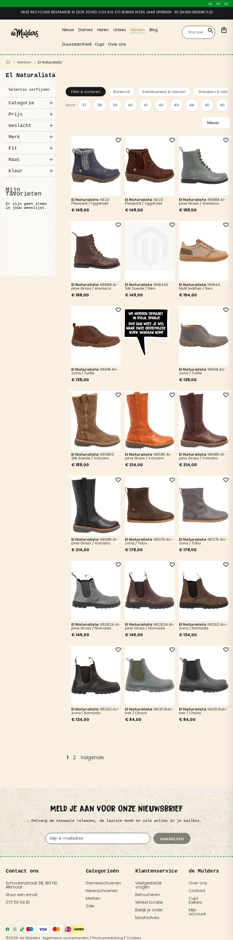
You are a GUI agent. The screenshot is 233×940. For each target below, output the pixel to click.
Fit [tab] (13, 148)
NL (210, 3)
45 (207, 105)
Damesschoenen (103, 883)
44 (192, 105)
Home (8, 62)
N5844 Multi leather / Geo (199, 286)
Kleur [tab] (16, 171)
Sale (90, 906)
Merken (24, 62)
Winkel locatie (149, 902)
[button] (114, 140)
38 (99, 105)
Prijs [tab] (16, 114)
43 (176, 105)
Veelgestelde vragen (148, 885)
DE (226, 3)
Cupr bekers (195, 900)
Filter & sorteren (85, 91)
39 (115, 105)
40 (130, 105)
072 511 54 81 (18, 902)
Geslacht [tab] (20, 125)
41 (145, 105)
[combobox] (198, 32)
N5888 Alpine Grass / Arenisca (202, 201)
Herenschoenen (102, 891)
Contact (197, 891)
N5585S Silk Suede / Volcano (92, 456)
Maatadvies (147, 917)
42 (161, 105)
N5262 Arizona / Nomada (203, 626)
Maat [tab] (14, 159)
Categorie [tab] (21, 103)
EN (218, 3)
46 (222, 105)
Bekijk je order (149, 910)
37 (84, 105)
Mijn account (197, 912)
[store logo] (24, 33)
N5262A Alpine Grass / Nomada (95, 626)
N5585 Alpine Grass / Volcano (148, 456)
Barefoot (121, 91)
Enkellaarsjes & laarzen (164, 91)
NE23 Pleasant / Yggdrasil (90, 201)
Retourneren (147, 894)
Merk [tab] (14, 137)
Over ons (198, 883)
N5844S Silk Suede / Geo (146, 286)
